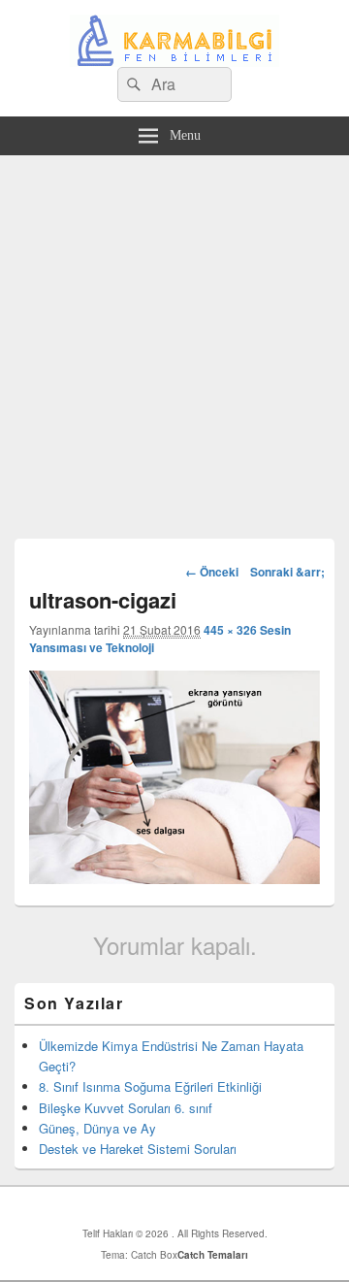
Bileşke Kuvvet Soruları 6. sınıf (125, 1108)
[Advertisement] (174, 339)
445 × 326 (230, 630)
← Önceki (211, 571)
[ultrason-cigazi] (174, 878)
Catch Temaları (212, 1255)
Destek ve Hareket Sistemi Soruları (138, 1148)
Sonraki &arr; (287, 571)
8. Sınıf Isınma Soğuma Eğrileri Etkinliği (150, 1086)
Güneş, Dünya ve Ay (97, 1128)
